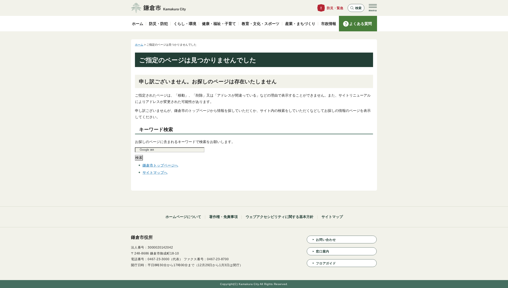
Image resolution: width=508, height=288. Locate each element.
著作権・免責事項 (223, 217)
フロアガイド (326, 263)
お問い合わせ (326, 239)
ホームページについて (183, 217)
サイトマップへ (154, 173)
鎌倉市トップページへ (160, 165)
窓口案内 (322, 251)
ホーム (139, 44)
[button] (356, 8)
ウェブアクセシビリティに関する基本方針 (280, 217)
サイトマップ (332, 217)
